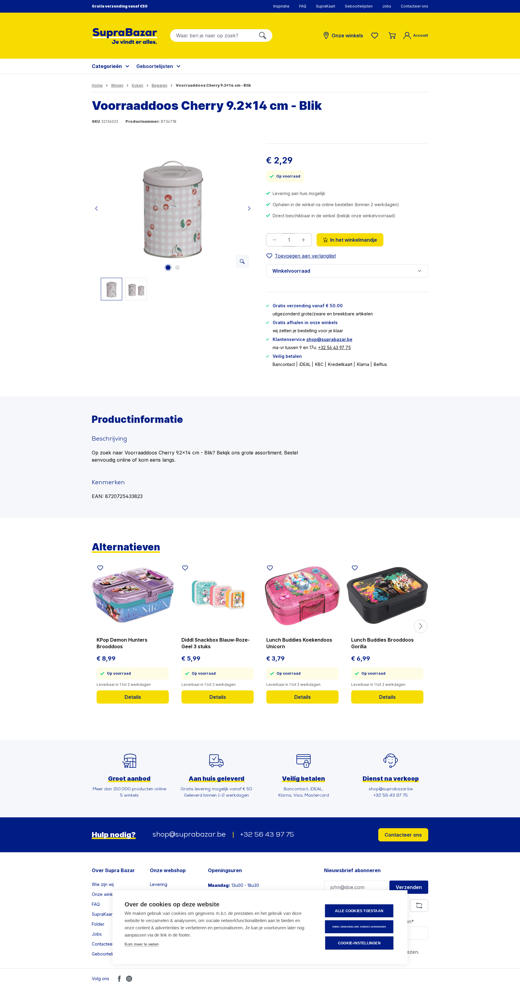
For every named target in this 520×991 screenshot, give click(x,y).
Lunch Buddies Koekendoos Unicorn (299, 643)
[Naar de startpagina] (125, 36)
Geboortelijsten (359, 6)
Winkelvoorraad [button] (291, 271)
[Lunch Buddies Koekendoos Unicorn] (302, 595)
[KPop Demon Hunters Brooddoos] (133, 595)
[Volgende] (249, 208)
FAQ (302, 6)
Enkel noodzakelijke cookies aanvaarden (359, 927)
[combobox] (211, 35)
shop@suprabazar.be (329, 339)
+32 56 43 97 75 (334, 347)
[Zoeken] (262, 35)
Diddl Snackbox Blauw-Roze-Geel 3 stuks (215, 643)
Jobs (386, 6)
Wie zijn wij (103, 884)
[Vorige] (96, 208)
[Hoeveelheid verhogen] (303, 239)
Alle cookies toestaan (359, 911)
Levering (158, 884)
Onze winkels (105, 894)
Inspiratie (281, 6)
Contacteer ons (414, 6)
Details (133, 697)
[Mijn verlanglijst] (376, 35)
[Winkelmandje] (392, 35)
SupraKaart (325, 6)
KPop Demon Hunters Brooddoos (122, 643)
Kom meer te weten (142, 944)
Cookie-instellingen (359, 943)
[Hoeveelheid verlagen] (274, 239)
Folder (98, 924)
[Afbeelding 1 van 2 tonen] (168, 267)
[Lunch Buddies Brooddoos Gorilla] (387, 595)
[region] (173, 222)
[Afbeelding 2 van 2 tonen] (177, 267)
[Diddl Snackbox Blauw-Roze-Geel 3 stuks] (217, 595)
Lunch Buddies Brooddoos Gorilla (382, 643)
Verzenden (409, 887)
